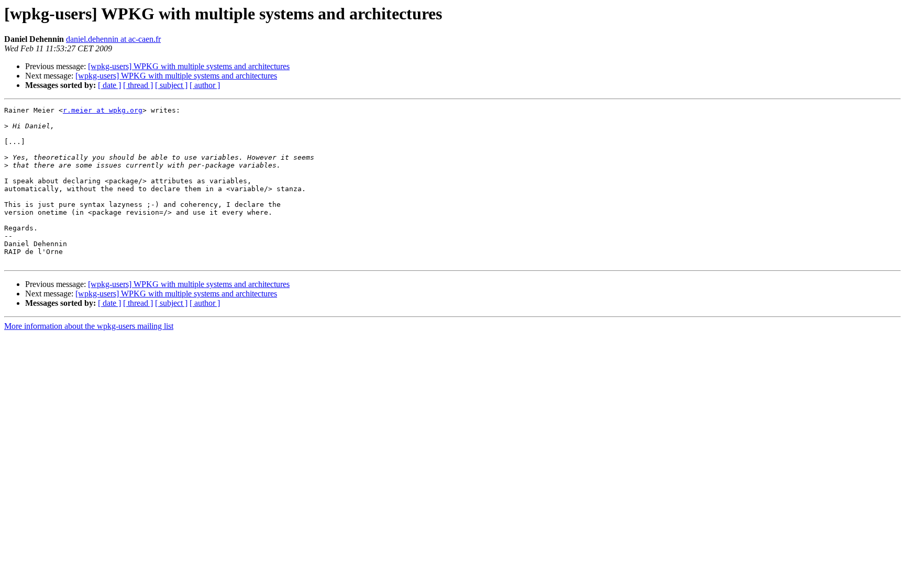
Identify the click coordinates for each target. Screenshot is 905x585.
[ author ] (205, 85)
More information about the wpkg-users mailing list (88, 326)
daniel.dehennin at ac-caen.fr (113, 39)
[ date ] (109, 85)
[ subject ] (171, 85)
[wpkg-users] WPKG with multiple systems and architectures (189, 66)
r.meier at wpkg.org (102, 110)
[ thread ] (138, 85)
